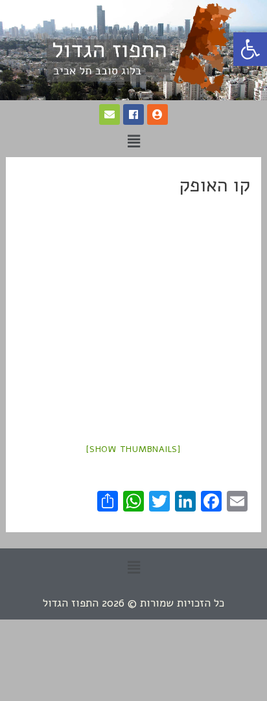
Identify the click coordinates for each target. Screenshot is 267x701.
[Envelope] (109, 114)
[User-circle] (157, 114)
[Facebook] (133, 114)
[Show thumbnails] (133, 449)
